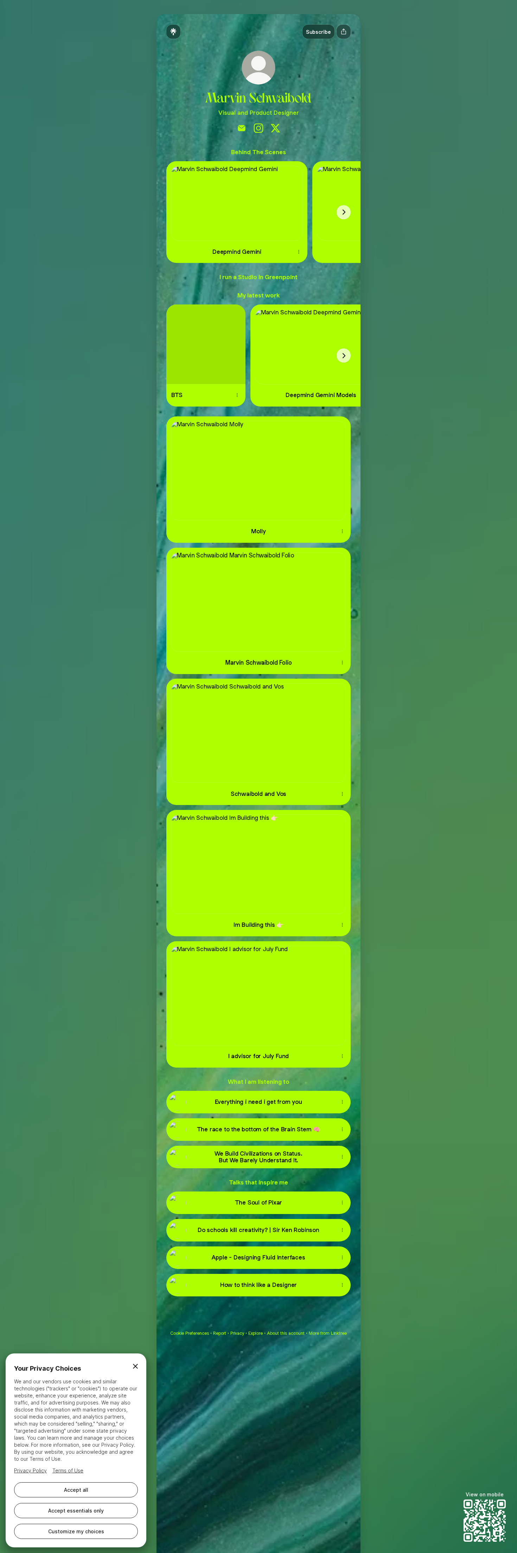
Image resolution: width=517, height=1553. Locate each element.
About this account (286, 1333)
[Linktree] (173, 32)
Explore (255, 1333)
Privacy (237, 1333)
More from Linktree (328, 1333)
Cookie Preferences (189, 1333)
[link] (241, 128)
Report (219, 1333)
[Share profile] (344, 32)
